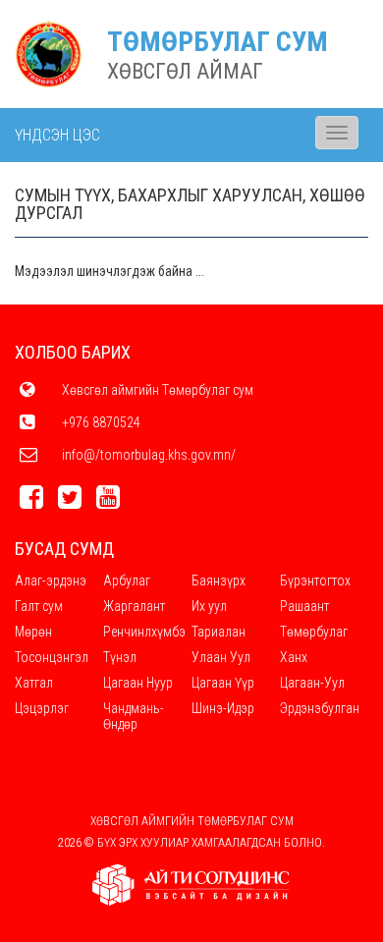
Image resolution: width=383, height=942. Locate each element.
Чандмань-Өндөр (133, 716)
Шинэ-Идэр (223, 708)
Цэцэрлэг (42, 708)
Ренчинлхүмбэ (144, 631)
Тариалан (219, 631)
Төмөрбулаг (314, 631)
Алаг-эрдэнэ (50, 580)
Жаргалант (134, 606)
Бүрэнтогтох (315, 580)
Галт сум (39, 606)
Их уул (209, 606)
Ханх (293, 657)
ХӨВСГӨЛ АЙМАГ (185, 71)
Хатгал (34, 683)
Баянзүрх (219, 580)
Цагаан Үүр (223, 683)
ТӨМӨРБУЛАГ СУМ (217, 42)
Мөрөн (33, 631)
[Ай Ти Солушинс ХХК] (191, 885)
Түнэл (120, 657)
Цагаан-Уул (312, 683)
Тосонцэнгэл (51, 657)
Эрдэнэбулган (319, 708)
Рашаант (304, 606)
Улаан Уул (221, 657)
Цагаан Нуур (138, 683)
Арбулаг (126, 580)
